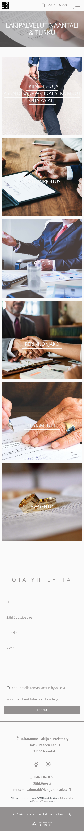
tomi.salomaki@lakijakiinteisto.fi (44, 789)
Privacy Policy (66, 798)
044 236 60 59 (44, 777)
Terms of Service (41, 801)
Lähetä (42, 710)
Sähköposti (42, 783)
